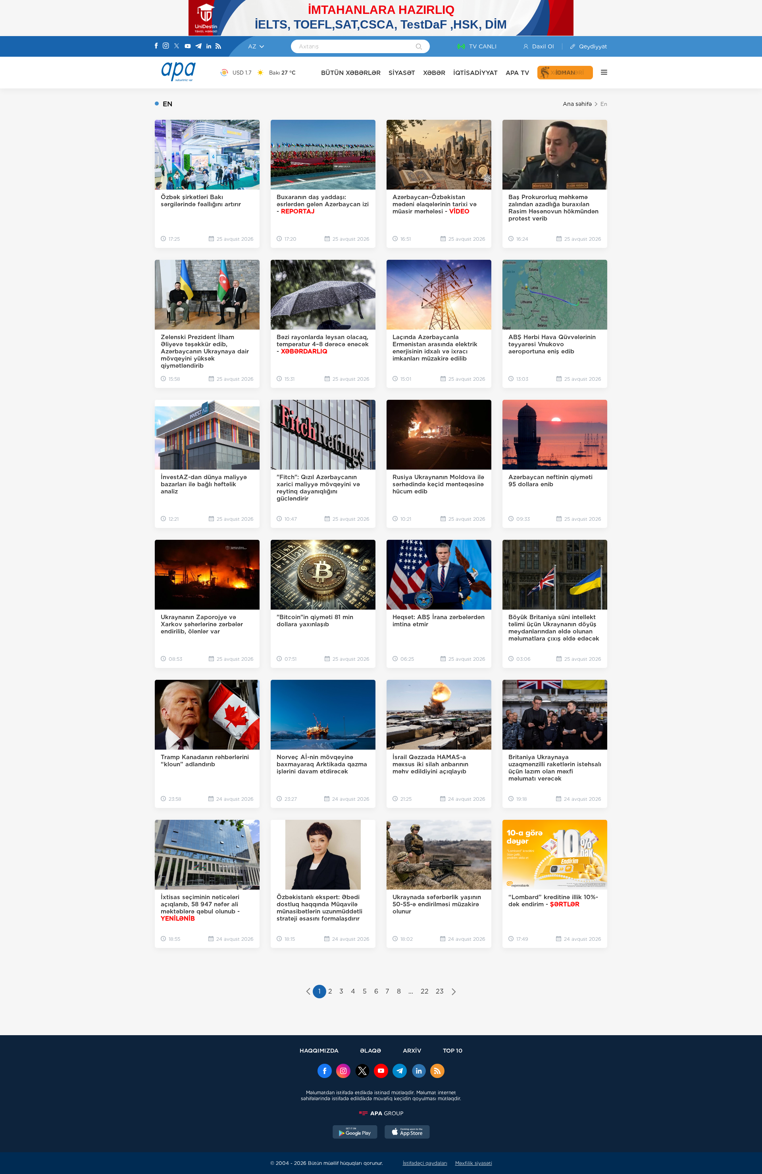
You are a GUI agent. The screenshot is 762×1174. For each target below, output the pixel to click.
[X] (176, 46)
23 (440, 991)
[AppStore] (407, 1132)
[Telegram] (198, 46)
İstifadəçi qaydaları (425, 1163)
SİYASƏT (402, 73)
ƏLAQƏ (370, 1050)
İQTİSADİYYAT (475, 73)
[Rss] (218, 46)
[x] (362, 1072)
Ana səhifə (577, 104)
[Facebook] (156, 46)
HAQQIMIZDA (319, 1050)
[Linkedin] (208, 46)
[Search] (419, 47)
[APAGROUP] (381, 1113)
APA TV (517, 73)
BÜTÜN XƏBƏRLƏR (351, 73)
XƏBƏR (434, 73)
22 (425, 991)
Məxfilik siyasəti (473, 1163)
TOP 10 (452, 1050)
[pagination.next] (453, 992)
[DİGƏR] (600, 72)
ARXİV (412, 1050)
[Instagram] (166, 46)
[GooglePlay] (355, 1132)
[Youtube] (188, 46)
